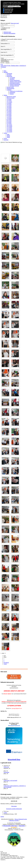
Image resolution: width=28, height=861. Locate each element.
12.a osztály (9, 130)
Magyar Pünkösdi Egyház (21, 819)
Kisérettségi (12, 92)
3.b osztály (9, 107)
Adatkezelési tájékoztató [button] (13, 5)
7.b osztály (9, 118)
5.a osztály (9, 111)
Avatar (2, 58)
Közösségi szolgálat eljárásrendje (14, 808)
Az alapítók (12, 77)
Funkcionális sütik (8, 10)
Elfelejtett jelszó (7, 32)
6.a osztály (9, 114)
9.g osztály (9, 123)
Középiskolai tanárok (15, 83)
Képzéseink (9, 73)
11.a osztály (9, 127)
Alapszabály (22, 825)
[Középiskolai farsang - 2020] (15, 161)
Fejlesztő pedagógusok (15, 84)
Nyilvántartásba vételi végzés (10, 825)
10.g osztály (9, 126)
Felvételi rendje (10, 87)
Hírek (5, 70)
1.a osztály (9, 99)
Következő (6, 662)
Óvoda (5, 138)
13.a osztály (9, 102)
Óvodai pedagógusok (15, 80)
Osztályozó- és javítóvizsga (16, 91)
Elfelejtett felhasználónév (9, 33)
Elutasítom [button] (5, 6)
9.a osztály (9, 122)
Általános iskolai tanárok (15, 81)
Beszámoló (14, 827)
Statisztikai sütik (8, 12)
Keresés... (3, 62)
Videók (8, 135)
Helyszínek (14, 806)
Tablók (8, 137)
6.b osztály (9, 115)
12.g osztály (9, 131)
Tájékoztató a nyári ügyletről (10, 780)
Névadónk (9, 75)
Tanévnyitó (6, 767)
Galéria (5, 133)
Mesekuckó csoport (11, 96)
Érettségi (12, 93)
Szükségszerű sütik (8, 9)
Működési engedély (14, 820)
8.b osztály (9, 121)
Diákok (5, 95)
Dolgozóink (9, 76)
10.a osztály (9, 125)
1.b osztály (9, 100)
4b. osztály (9, 110)
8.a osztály (9, 119)
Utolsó (5, 664)
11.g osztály (9, 129)
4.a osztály (9, 108)
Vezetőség (12, 79)
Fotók (8, 134)
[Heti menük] (14, 679)
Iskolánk (6, 72)
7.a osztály (9, 116)
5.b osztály (9, 112)
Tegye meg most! (15, 23)
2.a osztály (9, 103)
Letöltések (9, 89)
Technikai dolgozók (14, 85)
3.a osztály (9, 106)
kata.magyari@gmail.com (14, 725)
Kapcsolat (6, 139)
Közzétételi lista (14, 759)
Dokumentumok (10, 88)
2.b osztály (9, 104)
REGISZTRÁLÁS (5, 61)
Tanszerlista (6, 772)
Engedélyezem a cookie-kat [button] (14, 6)
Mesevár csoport (10, 98)
